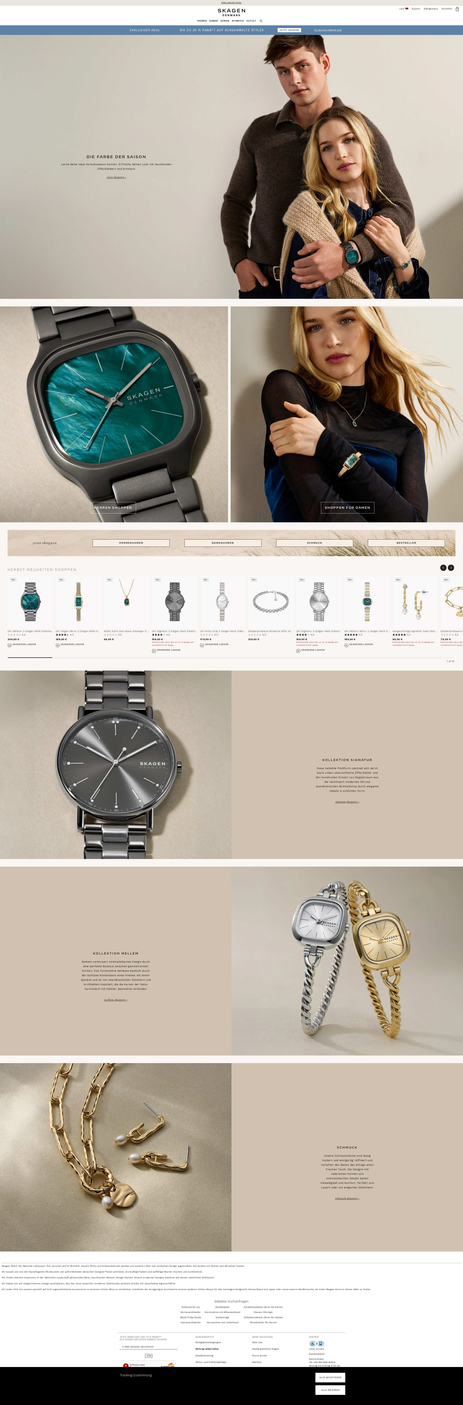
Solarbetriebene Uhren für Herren (263, 1307)
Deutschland (255, 1289)
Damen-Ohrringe (263, 1312)
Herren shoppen (113, 507)
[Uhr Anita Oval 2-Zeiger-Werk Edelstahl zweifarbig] (223, 601)
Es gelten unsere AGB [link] (328, 30)
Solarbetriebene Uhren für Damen (263, 1317)
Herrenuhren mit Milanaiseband (222, 1312)
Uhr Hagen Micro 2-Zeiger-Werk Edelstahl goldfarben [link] (89, 631)
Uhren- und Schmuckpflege (211, 1362)
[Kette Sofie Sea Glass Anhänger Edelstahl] (126, 601)
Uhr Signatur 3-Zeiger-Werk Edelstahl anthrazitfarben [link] (186, 631)
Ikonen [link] (224, 21)
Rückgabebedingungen (208, 1342)
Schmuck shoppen (346, 1198)
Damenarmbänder (191, 1322)
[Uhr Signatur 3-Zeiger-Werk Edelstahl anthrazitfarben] (174, 601)
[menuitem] (203, 21)
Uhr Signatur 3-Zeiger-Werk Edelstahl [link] (319, 631)
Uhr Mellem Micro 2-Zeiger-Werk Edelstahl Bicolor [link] (376, 631)
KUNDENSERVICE (205, 1337)
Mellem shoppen (115, 1000)
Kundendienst (317, 1354)
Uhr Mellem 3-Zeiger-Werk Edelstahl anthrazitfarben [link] (41, 631)
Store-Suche (259, 1355)
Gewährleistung (204, 1355)
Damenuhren (223, 543)
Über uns (257, 1342)
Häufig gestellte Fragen (265, 1349)
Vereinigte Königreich (235, 1289)
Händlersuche (306, 1289)
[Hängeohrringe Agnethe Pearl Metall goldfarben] (415, 601)
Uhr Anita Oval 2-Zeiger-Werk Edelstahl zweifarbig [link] (232, 631)
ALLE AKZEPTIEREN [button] (330, 1377)
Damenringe (222, 1317)
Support (416, 9)
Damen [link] (213, 21)
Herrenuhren (131, 543)
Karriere (257, 1362)
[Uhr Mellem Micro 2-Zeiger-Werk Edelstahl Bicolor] (367, 601)
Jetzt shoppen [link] (289, 30)
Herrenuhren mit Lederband (222, 1322)
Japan (271, 1289)
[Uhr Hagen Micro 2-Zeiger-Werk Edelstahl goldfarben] (78, 601)
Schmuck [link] (238, 21)
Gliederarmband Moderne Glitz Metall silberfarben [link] (280, 631)
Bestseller (406, 543)
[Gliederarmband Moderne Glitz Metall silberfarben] (271, 601)
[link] (231, 30)
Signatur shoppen (346, 802)
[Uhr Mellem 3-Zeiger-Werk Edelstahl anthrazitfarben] (30, 601)
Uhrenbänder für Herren (263, 1322)
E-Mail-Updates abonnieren (138, 1346)
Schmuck (314, 543)
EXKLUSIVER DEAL (231, 2)
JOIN (148, 1356)
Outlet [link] (251, 21)
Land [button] (403, 8)
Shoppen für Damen (348, 507)
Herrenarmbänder (191, 1312)
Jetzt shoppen (116, 177)
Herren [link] (202, 21)
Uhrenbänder (222, 1307)
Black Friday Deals (190, 1317)
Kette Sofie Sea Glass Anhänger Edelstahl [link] (130, 631)
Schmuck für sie (191, 1307)
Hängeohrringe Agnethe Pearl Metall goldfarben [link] (422, 631)
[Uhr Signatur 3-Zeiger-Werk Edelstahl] (319, 601)
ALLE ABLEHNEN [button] (330, 1390)
